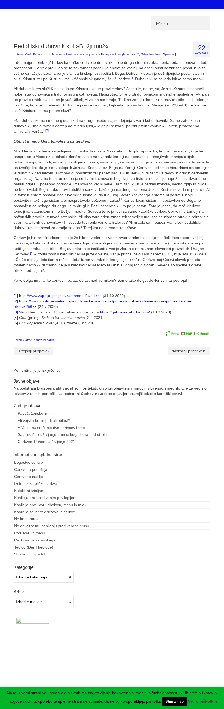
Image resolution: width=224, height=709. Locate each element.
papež (38, 339)
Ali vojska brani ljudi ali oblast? (44, 420)
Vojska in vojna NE (30, 554)
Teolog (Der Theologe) (33, 547)
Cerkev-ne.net (94, 393)
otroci (28, 339)
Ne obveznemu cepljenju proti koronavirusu (51, 526)
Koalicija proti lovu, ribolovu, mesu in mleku (51, 505)
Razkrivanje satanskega (34, 540)
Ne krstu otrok (26, 519)
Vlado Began (33, 54)
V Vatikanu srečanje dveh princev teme (51, 427)
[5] (16, 323)
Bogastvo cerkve (28, 462)
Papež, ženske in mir (36, 413)
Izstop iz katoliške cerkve (35, 483)
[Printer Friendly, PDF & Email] (187, 333)
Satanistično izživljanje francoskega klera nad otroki (62, 434)
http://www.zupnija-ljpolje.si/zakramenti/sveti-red (60, 295)
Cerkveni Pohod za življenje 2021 (46, 441)
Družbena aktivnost (55, 388)
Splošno (168, 54)
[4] (16, 317)
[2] (16, 301)
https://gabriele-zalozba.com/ (125, 312)
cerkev (20, 339)
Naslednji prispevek (188, 351)
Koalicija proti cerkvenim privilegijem (45, 497)
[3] (16, 312)
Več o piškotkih (202, 701)
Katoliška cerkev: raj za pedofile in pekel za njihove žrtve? (101, 54)
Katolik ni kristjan (28, 490)
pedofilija (49, 339)
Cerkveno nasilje (28, 476)
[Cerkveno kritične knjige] (112, 21)
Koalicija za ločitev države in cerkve (44, 512)
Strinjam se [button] (175, 701)
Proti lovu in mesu (29, 533)
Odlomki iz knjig (151, 54)
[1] (16, 295)
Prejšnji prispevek (34, 351)
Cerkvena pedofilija (30, 469)
